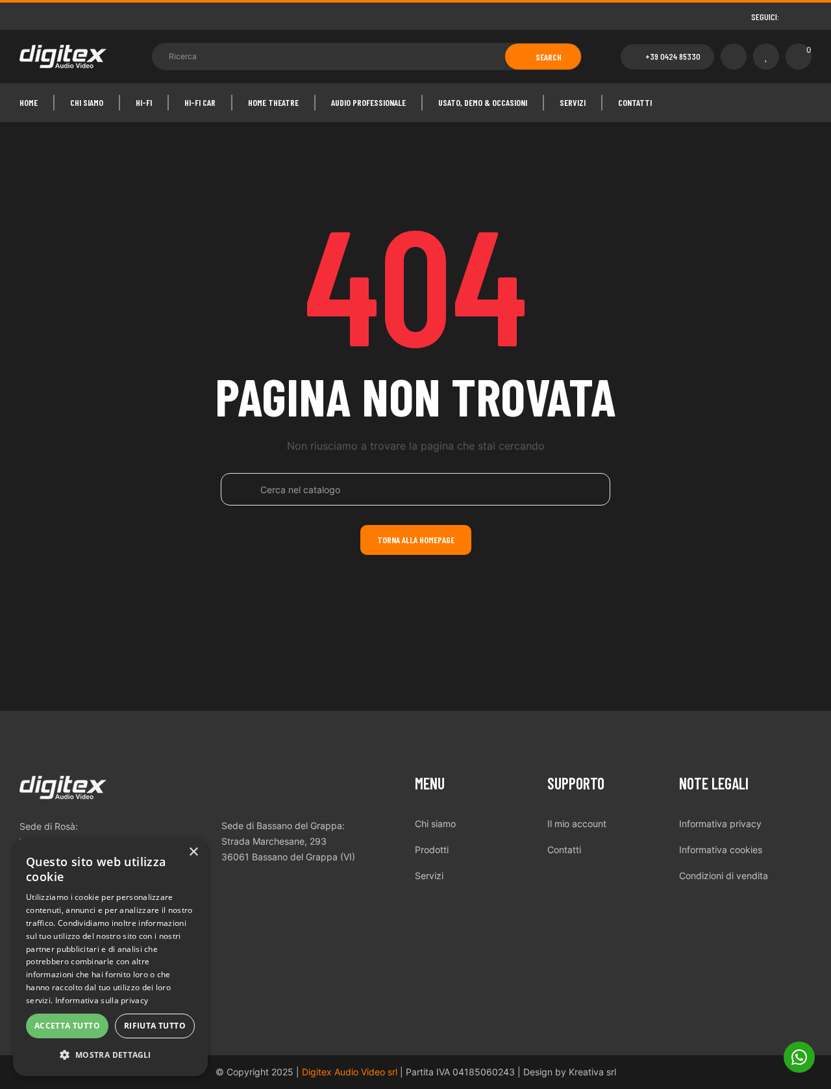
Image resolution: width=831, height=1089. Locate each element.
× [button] (193, 852)
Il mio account (576, 823)
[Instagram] (807, 16)
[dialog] (110, 957)
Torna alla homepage (415, 539)
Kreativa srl (592, 1071)
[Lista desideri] (766, 57)
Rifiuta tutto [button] (155, 1025)
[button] (667, 57)
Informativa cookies (720, 849)
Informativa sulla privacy (102, 1000)
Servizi (429, 875)
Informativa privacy (720, 823)
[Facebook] (790, 16)
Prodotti (432, 849)
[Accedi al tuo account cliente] (734, 57)
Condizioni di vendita (723, 875)
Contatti (564, 849)
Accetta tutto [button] (67, 1025)
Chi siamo (435, 823)
